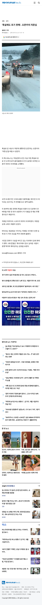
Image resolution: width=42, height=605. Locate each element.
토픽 (7, 21)
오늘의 (8, 486)
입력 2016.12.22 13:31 (16, 32)
